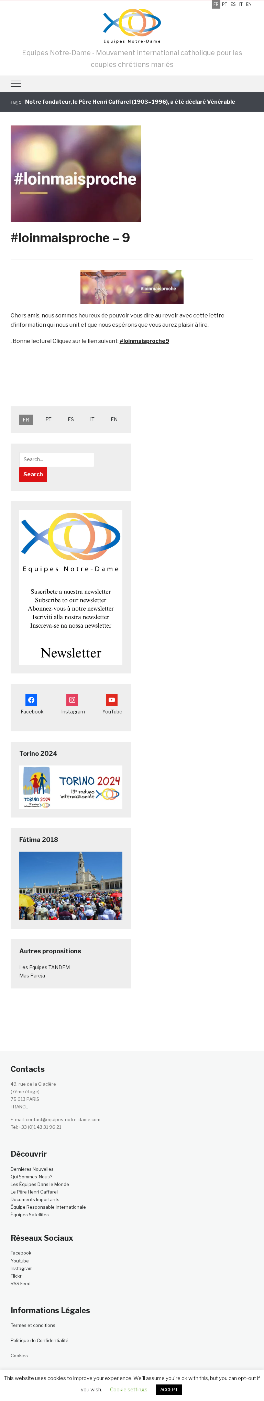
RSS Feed (21, 1283)
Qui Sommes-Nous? (31, 1176)
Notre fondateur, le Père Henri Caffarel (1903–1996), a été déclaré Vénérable (118, 102)
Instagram (22, 1268)
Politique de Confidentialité (39, 1340)
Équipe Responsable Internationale (48, 1207)
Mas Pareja (32, 975)
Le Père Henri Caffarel (34, 1192)
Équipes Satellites (30, 1214)
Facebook (21, 1253)
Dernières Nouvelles (32, 1169)
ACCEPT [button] (169, 1389)
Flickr (16, 1276)
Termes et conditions (33, 1325)
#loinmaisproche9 (144, 341)
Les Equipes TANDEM (44, 967)
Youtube (20, 1260)
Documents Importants (35, 1199)
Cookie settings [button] (128, 1390)
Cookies (19, 1355)
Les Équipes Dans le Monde (40, 1184)
